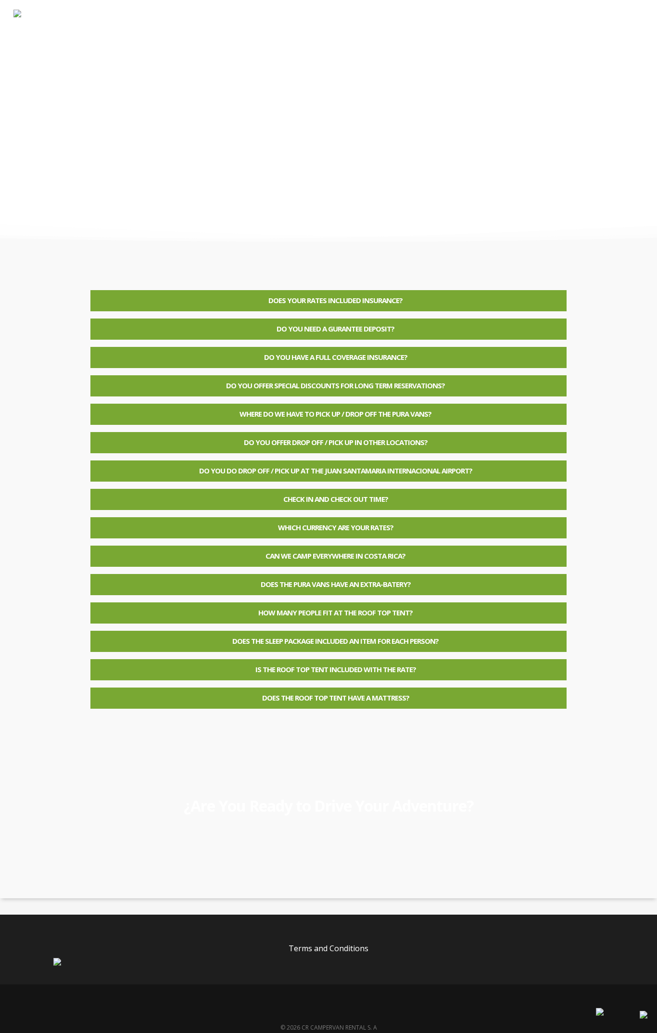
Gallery (395, 29)
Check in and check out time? (335, 499)
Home (298, 29)
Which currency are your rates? (335, 527)
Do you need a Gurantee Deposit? (335, 328)
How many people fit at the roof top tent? (335, 612)
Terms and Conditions (328, 948)
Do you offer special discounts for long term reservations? (335, 385)
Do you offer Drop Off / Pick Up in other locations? (336, 442)
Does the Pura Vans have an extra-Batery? (336, 584)
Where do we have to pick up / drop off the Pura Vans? (335, 414)
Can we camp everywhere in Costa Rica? (335, 556)
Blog (432, 29)
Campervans (345, 29)
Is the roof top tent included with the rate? (335, 669)
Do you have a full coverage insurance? (335, 357)
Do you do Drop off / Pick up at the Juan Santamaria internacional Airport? (335, 470)
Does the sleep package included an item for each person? (335, 641)
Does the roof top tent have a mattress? (335, 697)
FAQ (464, 29)
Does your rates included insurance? (335, 300)
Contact (501, 29)
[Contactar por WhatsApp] (643, 1015)
